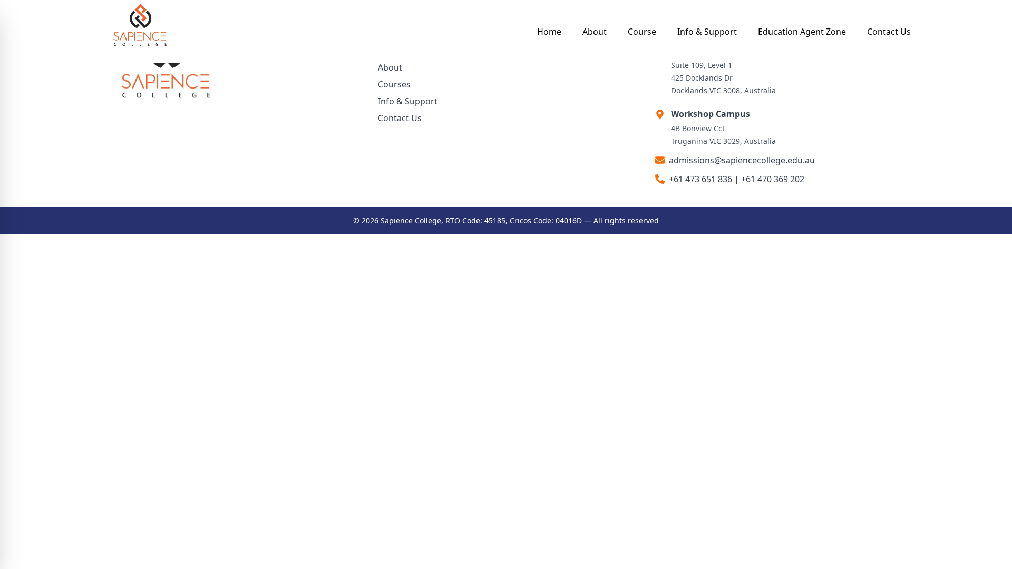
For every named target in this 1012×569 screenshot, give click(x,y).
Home (549, 31)
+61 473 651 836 (700, 179)
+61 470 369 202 (772, 179)
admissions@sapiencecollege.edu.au (742, 160)
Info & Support (707, 31)
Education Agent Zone (802, 31)
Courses (394, 84)
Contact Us (889, 31)
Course (642, 31)
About (594, 31)
